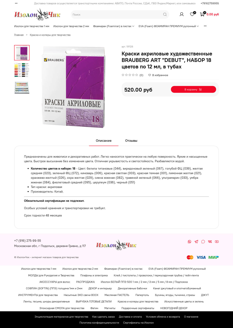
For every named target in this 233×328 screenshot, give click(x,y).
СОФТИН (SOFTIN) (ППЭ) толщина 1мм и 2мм (54, 288)
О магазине (191, 316)
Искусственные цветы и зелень (184, 301)
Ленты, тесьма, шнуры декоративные (46, 301)
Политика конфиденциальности (99, 322)
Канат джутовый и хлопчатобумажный (177, 288)
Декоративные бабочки (132, 288)
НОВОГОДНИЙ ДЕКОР (173, 308)
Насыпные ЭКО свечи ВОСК (81, 295)
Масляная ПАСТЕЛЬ (117, 295)
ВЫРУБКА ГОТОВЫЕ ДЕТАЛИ (94, 301)
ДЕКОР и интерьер (100, 288)
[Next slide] (110, 88)
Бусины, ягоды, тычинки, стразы (175, 295)
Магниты (109, 308)
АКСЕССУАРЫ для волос (54, 281)
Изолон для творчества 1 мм (31, 26)
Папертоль (142, 295)
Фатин (94, 308)
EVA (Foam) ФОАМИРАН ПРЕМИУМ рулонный (167, 26)
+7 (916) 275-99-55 (27, 241)
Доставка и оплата (130, 316)
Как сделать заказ (103, 316)
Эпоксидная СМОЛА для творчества (61, 308)
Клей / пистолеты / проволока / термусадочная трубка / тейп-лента (156, 275)
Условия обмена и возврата (163, 316)
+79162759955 (210, 3)
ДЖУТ (205, 295)
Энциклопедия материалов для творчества (61, 316)
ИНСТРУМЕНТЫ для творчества (38, 295)
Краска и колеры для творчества (50, 35)
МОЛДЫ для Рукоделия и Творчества (51, 275)
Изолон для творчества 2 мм (71, 26)
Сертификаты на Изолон (138, 322)
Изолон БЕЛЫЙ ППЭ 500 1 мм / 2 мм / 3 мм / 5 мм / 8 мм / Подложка (144, 281)
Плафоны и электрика (94, 275)
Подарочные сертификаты (137, 308)
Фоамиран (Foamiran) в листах (112, 26)
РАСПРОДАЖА (85, 281)
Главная (19, 35)
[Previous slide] (38, 88)
